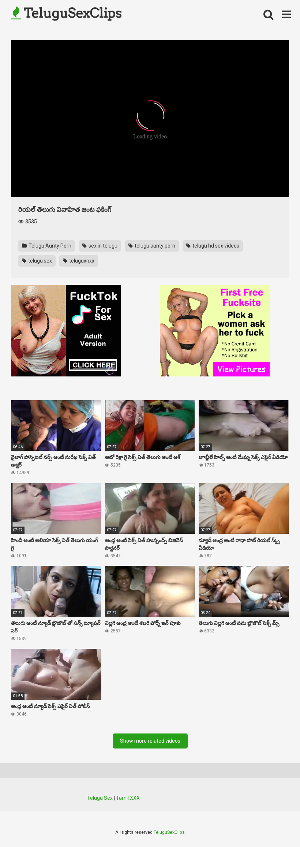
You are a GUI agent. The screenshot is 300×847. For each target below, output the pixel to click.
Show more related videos (150, 741)
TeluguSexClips (71, 13)
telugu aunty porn (154, 246)
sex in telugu (102, 246)
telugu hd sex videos (215, 246)
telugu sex (39, 261)
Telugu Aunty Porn (49, 246)
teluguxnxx (81, 261)
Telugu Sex (100, 798)
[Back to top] (275, 824)
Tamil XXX (128, 798)
